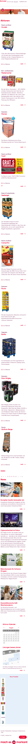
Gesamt (16, 2)
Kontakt (3, 731)
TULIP (3, 156)
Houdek (4, 27)
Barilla (3, 334)
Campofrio (5, 243)
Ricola (3, 288)
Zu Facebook (2, 186)
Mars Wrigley (6, 378)
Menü (21, 10)
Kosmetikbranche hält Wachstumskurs (9, 604)
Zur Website (6, 64)
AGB (2, 732)
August (11, 628)
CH (8, 2)
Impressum (15, 731)
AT (10, 2)
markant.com (23, 1)
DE (12, 2)
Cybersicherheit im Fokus (10, 530)
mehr (21, 64)
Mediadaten (8, 731)
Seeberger (5, 195)
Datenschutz (21, 731)
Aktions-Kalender (9, 624)
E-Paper (23, 737)
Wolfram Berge (7, 429)
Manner (4, 114)
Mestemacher (6, 73)
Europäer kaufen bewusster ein (12, 500)
